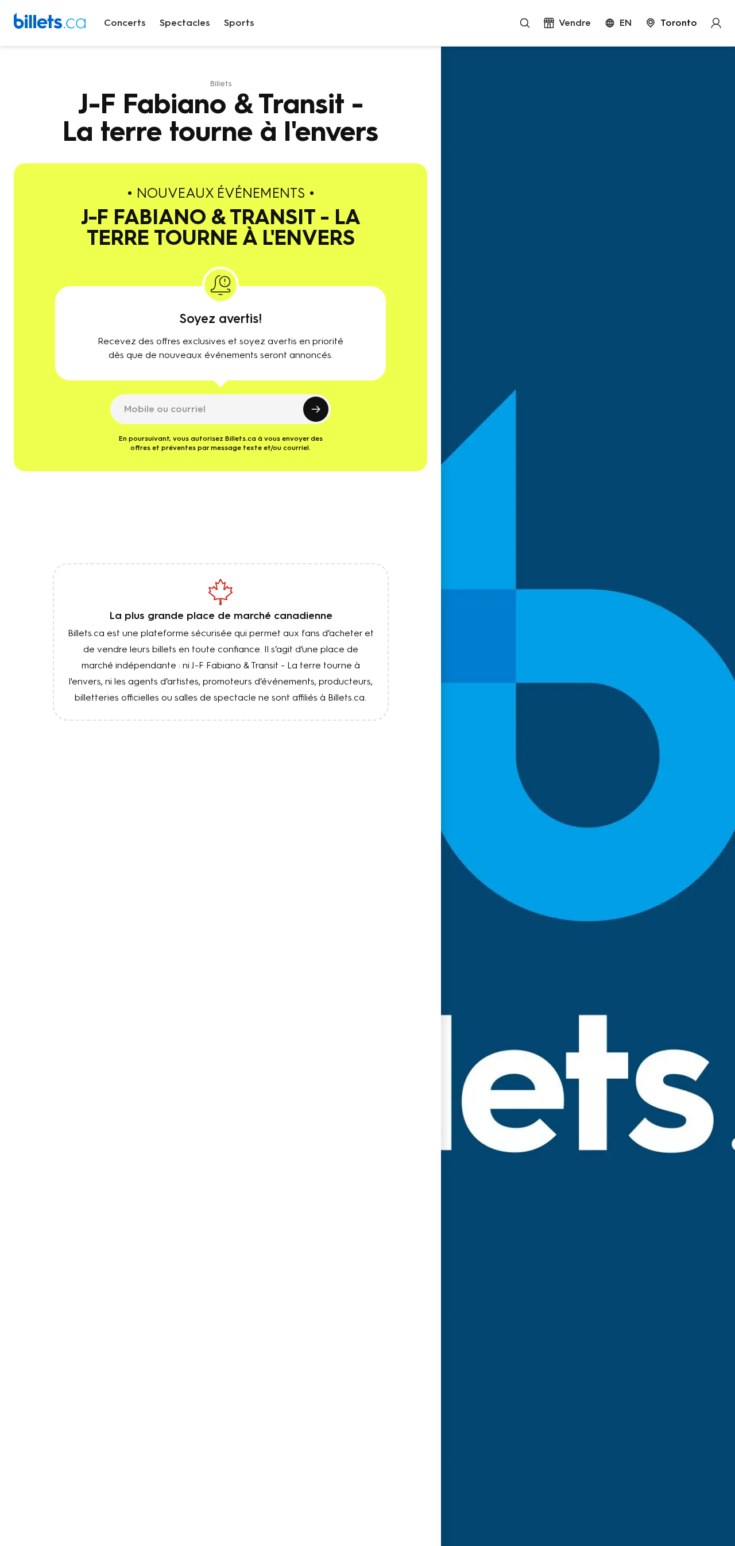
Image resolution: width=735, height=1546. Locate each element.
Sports (239, 22)
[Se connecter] (716, 23)
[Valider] (315, 409)
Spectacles (185, 22)
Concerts (125, 22)
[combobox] (671, 23)
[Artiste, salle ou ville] (525, 23)
